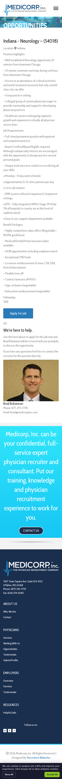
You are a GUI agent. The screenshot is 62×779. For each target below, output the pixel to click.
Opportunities (10, 649)
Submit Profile (10, 660)
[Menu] (56, 8)
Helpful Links (9, 712)
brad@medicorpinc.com (24, 412)
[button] (31, 530)
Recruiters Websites (38, 757)
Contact (7, 617)
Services (7, 637)
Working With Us (11, 643)
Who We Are (9, 611)
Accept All (52, 774)
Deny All (9, 774)
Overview (8, 680)
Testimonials (9, 654)
